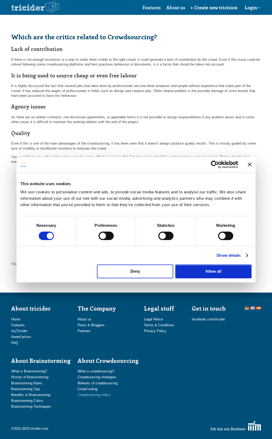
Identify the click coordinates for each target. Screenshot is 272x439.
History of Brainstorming (29, 377)
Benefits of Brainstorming (30, 395)
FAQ (14, 343)
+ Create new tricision (214, 7)
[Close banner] (250, 164)
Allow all (213, 271)
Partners (84, 331)
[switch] (106, 236)
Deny (135, 271)
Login (251, 7)
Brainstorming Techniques (31, 406)
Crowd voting (87, 389)
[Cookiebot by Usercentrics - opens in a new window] (215, 164)
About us (175, 7)
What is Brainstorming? (29, 371)
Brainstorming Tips (25, 389)
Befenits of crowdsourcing (97, 383)
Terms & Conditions (159, 325)
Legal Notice (153, 319)
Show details (228, 255)
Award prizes (21, 337)
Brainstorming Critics (27, 401)
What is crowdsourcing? (96, 371)
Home (15, 319)
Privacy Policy (155, 331)
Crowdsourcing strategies (97, 377)
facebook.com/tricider (208, 319)
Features (151, 7)
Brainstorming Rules (26, 383)
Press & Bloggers (91, 325)
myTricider (19, 331)
